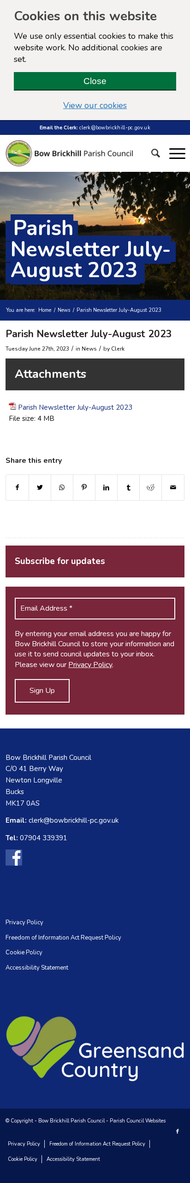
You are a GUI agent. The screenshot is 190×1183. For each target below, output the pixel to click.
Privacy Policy (90, 665)
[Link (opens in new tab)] (14, 859)
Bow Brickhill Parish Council (71, 1120)
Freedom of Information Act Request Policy (63, 938)
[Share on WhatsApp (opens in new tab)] (62, 488)
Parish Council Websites (138, 1120)
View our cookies (119, 105)
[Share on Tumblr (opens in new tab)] (128, 488)
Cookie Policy (24, 952)
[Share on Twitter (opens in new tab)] (40, 488)
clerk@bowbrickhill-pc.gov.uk (114, 127)
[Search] (156, 153)
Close (95, 81)
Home (44, 310)
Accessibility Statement (37, 968)
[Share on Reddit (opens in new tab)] (150, 488)
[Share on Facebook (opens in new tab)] (17, 488)
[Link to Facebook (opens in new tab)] (177, 1132)
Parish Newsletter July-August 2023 (91, 249)
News (64, 310)
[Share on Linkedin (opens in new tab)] (106, 488)
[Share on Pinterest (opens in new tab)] (84, 488)
